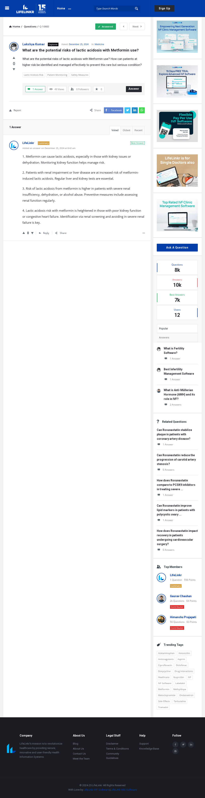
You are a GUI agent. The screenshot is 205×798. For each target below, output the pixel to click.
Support (144, 743)
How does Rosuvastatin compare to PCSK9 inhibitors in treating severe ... (176, 485)
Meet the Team (81, 758)
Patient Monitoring (57, 74)
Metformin (163, 689)
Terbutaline (180, 701)
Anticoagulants (166, 659)
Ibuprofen (178, 677)
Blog (75, 743)
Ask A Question (177, 247)
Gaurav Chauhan (181, 596)
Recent (139, 130)
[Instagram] (175, 751)
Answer (134, 88)
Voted (115, 130)
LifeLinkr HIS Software (124, 789)
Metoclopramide (166, 695)
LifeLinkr (176, 575)
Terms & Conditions (117, 748)
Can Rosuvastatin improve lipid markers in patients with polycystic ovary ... (176, 510)
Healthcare (163, 677)
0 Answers (168, 469)
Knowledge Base (149, 748)
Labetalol (180, 683)
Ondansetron (186, 695)
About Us (78, 748)
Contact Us (79, 753)
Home (61, 8)
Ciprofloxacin (165, 665)
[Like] (14, 57)
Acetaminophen (166, 653)
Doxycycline (164, 671)
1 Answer (175, 358)
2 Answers (175, 404)
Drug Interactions (184, 671)
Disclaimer (112, 743)
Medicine (99, 44)
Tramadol (163, 707)
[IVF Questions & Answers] (34, 8)
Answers (164, 337)
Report (17, 110)
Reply (46, 233)
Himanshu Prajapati (183, 617)
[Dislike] (14, 69)
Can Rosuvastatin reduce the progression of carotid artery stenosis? (176, 460)
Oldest (126, 130)
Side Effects (164, 701)
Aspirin (181, 659)
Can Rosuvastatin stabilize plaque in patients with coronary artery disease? (174, 434)
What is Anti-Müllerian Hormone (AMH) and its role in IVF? (179, 394)
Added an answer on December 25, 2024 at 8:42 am (48, 148)
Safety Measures (79, 74)
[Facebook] (175, 745)
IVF (189, 677)
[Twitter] (183, 745)
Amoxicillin (184, 653)
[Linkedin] (191, 745)
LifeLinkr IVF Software (96, 789)
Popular (163, 328)
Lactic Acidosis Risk (33, 74)
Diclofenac (181, 665)
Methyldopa (179, 689)
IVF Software (164, 683)
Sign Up (164, 8)
